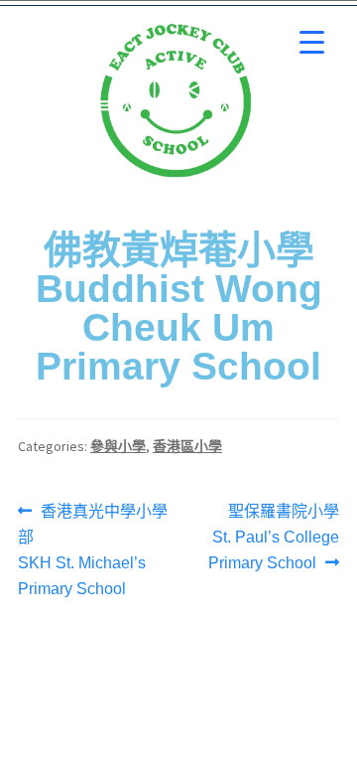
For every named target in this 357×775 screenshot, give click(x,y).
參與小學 (118, 446)
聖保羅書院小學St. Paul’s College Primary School (273, 535)
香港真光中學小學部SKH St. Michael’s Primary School (93, 548)
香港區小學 (187, 446)
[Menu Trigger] (312, 42)
